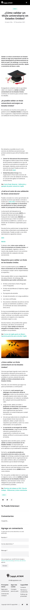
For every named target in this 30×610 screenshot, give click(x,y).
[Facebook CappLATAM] (27, 604)
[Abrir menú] (26, 2)
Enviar (5, 566)
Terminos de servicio (20, 560)
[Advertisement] (15, 40)
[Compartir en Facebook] (3, 499)
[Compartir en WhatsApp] (11, 499)
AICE (2, 238)
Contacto (23, 587)
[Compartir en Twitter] (7, 499)
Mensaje (3, 550)
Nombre (3, 537)
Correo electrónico (7, 544)
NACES (3, 241)
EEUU (15, 9)
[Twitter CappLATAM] (22, 604)
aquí (14, 170)
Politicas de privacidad (7, 560)
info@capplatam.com (15, 580)
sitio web (12, 202)
